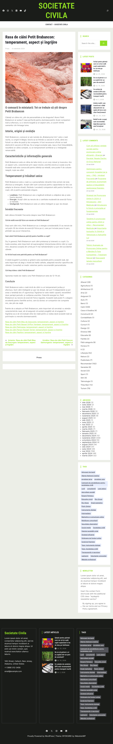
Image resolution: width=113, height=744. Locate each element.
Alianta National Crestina (90, 476)
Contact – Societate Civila (56, 24)
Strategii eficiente (88, 535)
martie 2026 (87, 409)
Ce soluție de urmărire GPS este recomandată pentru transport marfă (99, 92)
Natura (83, 356)
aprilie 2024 (87, 453)
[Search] (103, 43)
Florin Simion (86, 506)
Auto (83, 300)
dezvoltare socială (88, 492)
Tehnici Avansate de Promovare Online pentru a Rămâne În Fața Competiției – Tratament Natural (96, 251)
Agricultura (85, 286)
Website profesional (89, 559)
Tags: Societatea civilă (90, 549)
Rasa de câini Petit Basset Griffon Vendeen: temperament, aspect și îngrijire (36, 324)
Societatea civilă (99, 528)
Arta (82, 293)
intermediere (86, 513)
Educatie (84, 335)
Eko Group (98, 499)
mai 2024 (86, 451)
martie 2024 (87, 455)
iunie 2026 (86, 405)
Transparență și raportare (91, 552)
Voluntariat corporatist (98, 556)
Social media (86, 528)
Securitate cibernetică (89, 524)
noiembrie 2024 (88, 438)
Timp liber (85, 385)
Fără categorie (87, 342)
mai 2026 (86, 407)
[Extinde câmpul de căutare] (107, 10)
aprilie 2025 (87, 427)
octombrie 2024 (89, 440)
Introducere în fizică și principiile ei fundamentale (96, 208)
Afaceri (84, 282)
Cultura (84, 321)
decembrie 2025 (89, 413)
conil (83, 489)
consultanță (91, 489)
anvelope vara (99, 479)
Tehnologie (85, 381)
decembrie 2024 (89, 436)
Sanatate (84, 367)
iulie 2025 (86, 420)
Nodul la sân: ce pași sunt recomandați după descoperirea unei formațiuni (100, 122)
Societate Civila (15, 633)
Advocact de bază (88, 472)
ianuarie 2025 (88, 433)
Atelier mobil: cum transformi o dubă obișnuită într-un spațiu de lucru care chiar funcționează (99, 107)
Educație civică (87, 499)
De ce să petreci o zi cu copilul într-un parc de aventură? (100, 80)
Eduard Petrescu (88, 496)
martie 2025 (87, 429)
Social (83, 371)
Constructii (85, 314)
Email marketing (97, 503)
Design (84, 328)
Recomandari (86, 363)
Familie (84, 339)
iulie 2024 (86, 447)
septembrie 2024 (89, 442)
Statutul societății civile (90, 531)
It (81, 349)
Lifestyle (84, 353)
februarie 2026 (88, 411)
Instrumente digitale (89, 510)
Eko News (85, 503)
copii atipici (102, 489)
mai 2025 (86, 424)
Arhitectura (85, 289)
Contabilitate (86, 317)
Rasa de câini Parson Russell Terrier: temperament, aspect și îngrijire (33, 330)
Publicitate (85, 360)
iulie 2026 (86, 402)
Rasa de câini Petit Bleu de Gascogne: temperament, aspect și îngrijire (34, 322)
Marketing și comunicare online (93, 517)
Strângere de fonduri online (91, 538)
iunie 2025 (86, 422)
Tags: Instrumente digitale (91, 545)
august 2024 (87, 444)
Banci (83, 303)
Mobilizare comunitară (89, 520)
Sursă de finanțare (88, 542)
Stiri (82, 378)
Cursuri (84, 325)
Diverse (84, 332)
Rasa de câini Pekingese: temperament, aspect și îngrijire (29, 327)
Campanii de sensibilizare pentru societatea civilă (93, 484)
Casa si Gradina (87, 310)
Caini (83, 307)
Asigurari (84, 296)
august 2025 (87, 418)
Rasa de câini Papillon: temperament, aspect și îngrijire (28, 332)
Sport (83, 374)
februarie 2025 (88, 431)
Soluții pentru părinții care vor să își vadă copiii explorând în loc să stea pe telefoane (100, 66)
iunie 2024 (86, 449)
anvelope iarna (87, 479)
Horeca (84, 346)
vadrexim (85, 556)
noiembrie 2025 (88, 416)
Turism (83, 388)
